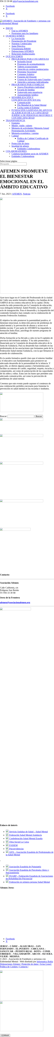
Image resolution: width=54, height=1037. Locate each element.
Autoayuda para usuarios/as (29, 92)
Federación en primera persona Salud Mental (29, 882)
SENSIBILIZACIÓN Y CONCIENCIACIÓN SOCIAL (26, 98)
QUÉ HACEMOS (14, 56)
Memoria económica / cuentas (25, 133)
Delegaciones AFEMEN (23, 51)
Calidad (15, 136)
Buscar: (3, 416)
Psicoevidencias (16, 848)
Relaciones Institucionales (23, 54)
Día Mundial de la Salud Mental (31, 105)
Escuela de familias (26, 89)
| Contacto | (23, 966)
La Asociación (18, 38)
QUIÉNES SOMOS (15, 36)
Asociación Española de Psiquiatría (25, 866)
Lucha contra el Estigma (28, 107)
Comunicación (24, 102)
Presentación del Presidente (24, 41)
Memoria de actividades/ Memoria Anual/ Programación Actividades (30, 129)
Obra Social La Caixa (19, 842)
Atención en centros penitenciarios (33, 69)
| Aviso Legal (45, 964)
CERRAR (5, 1035)
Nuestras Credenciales (22, 43)
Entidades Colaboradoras (28, 148)
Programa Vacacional (27, 72)
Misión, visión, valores (22, 125)
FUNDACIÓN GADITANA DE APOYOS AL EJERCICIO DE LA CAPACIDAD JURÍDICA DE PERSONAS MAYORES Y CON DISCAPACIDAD (32, 114)
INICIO (9, 28)
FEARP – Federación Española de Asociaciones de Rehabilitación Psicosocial (29, 877)
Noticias (26, 194)
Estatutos (16, 123)
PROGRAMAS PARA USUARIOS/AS (30, 59)
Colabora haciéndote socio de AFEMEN (30, 154)
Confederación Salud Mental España (25, 838)
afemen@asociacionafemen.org (15, 602)
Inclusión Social (24, 61)
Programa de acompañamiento (31, 64)
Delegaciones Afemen (10, 964)
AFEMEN (17, 194)
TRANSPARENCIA (15, 120)
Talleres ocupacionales (27, 66)
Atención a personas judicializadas (33, 82)
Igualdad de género (20, 146)
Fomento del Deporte (27, 77)
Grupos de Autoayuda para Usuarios (33, 79)
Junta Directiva (18, 46)
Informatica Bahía (45, 961)
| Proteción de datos (30, 964)
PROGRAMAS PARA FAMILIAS (28, 84)
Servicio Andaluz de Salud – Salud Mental (28, 831)
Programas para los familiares (25, 33)
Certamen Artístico (25, 74)
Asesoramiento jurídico (27, 95)
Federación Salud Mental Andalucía (25, 835)
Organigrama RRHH (21, 49)
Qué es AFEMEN (20, 31)
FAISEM (13, 845)
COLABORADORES (16, 151)
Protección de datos (20, 143)
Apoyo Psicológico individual (30, 87)
